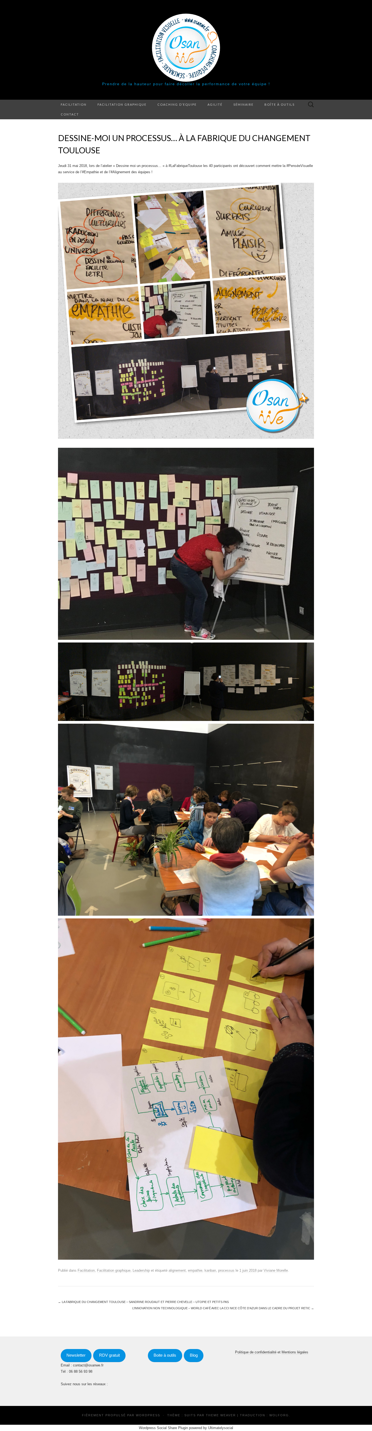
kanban (210, 1270)
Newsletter (76, 1355)
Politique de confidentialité (255, 1352)
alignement (177, 1270)
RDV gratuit (109, 1355)
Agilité (215, 104)
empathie (195, 1270)
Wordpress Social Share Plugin (164, 1428)
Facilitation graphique (122, 104)
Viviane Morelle (276, 1270)
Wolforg (279, 1415)
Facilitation (74, 104)
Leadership (141, 1270)
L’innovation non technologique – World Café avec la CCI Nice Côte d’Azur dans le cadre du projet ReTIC (223, 1308)
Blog (194, 1355)
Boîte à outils (279, 104)
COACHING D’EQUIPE (177, 104)
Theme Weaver (221, 1415)
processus (226, 1270)
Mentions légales (295, 1352)
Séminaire (243, 104)
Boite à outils (165, 1355)
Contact (70, 114)
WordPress (148, 1415)
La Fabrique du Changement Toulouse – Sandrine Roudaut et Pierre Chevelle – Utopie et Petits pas (143, 1302)
